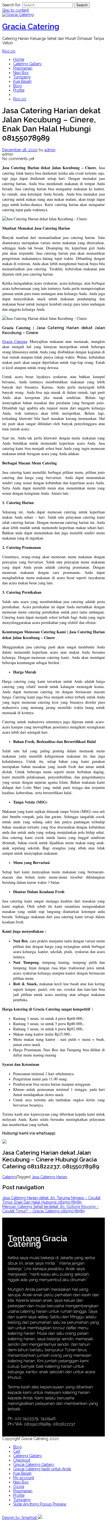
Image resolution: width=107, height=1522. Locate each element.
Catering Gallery (27, 64)
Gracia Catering (30, 26)
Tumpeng (21, 77)
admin (49, 150)
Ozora (18, 1486)
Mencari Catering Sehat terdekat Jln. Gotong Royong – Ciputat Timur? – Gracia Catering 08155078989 (50, 1208)
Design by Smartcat (20, 1517)
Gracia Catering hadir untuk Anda (42, 1469)
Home (18, 59)
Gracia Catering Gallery (33, 1464)
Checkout (21, 1460)
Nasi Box (21, 72)
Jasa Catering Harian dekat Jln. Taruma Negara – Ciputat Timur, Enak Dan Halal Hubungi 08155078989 (51, 1200)
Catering (9, 1177)
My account (23, 1478)
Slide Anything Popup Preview (39, 1504)
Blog (17, 86)
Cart (16, 1451)
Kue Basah (22, 81)
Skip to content (15, 10)
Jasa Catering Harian (49, 1177)
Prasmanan (22, 68)
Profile (18, 90)
